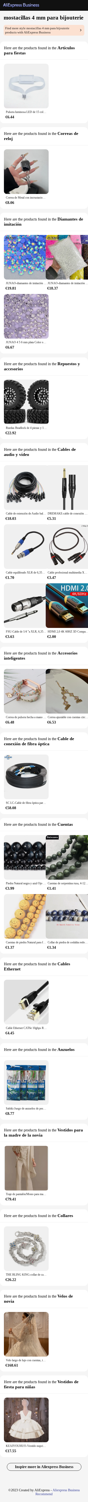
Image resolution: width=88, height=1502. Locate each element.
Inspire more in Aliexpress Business (44, 1467)
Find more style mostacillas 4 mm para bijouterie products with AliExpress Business (37, 30)
